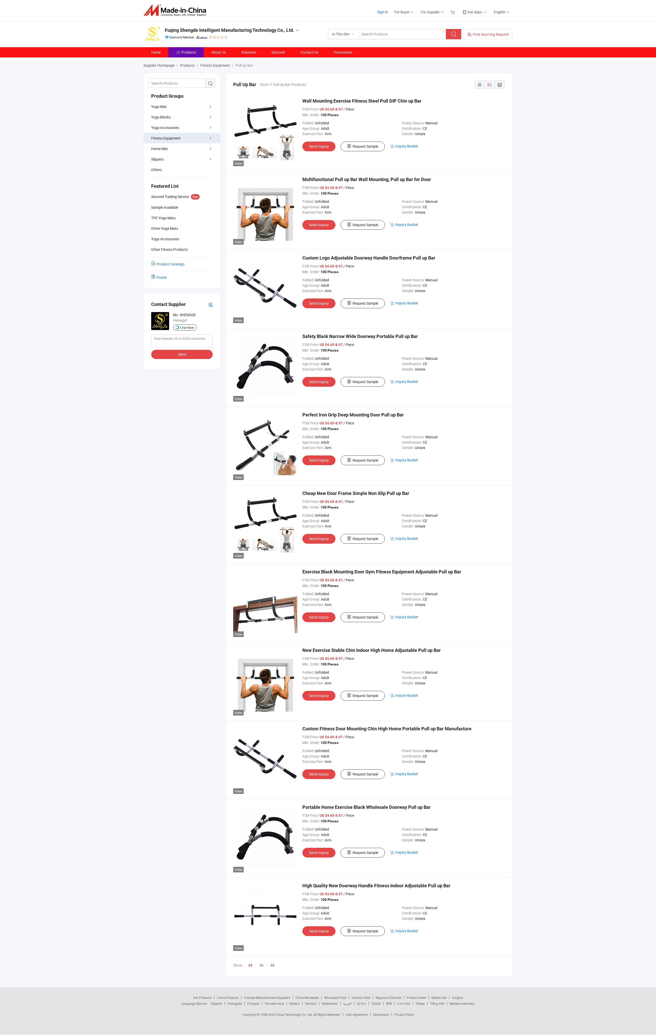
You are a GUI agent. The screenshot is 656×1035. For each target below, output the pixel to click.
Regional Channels (389, 998)
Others (156, 169)
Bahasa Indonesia (462, 1003)
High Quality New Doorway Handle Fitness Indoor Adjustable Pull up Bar (376, 885)
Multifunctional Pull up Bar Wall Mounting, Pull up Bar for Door (366, 179)
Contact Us (309, 52)
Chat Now (187, 327)
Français (253, 1003)
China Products (228, 998)
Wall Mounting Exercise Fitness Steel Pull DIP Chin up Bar (362, 101)
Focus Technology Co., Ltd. (294, 1014)
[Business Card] (211, 304)
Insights (457, 998)
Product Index (416, 998)
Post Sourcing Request (491, 34)
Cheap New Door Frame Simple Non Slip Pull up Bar (355, 493)
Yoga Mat (159, 106)
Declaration (381, 1014)
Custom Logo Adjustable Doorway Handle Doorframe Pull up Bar (368, 258)
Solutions (248, 52)
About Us (218, 52)
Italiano (294, 1003)
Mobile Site (439, 998)
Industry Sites (361, 998)
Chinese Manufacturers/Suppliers (267, 998)
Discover (278, 52)
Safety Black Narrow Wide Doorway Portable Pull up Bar (360, 336)
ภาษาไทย (403, 1003)
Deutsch (310, 1003)
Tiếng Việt (437, 1003)
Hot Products (202, 998)
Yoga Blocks (161, 117)
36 (261, 965)
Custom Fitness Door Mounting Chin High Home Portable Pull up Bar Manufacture (386, 728)
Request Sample (365, 146)
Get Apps (475, 11)
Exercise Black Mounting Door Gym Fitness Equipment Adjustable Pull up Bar (381, 571)
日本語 (376, 1003)
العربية (347, 1003)
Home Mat (159, 148)
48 (272, 965)
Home (156, 52)
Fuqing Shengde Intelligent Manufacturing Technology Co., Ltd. (229, 30)
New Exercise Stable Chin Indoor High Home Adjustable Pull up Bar (371, 650)
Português (235, 1003)
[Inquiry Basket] (453, 11)
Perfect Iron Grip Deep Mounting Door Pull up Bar (353, 414)
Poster (162, 277)
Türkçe (420, 1003)
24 (250, 965)
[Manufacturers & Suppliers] (176, 10)
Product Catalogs (170, 264)
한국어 (361, 1003)
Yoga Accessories (165, 127)
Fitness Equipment (166, 138)
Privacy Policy (404, 1014)
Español (216, 1003)
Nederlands (330, 1003)
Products (188, 52)
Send (182, 354)
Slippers (157, 159)
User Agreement (357, 1014)
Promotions (343, 52)
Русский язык (274, 1003)
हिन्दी (389, 1003)
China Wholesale (307, 998)
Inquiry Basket (406, 146)
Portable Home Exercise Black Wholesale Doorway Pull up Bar (366, 807)
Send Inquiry (319, 146)
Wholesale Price (335, 998)
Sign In (382, 11)
